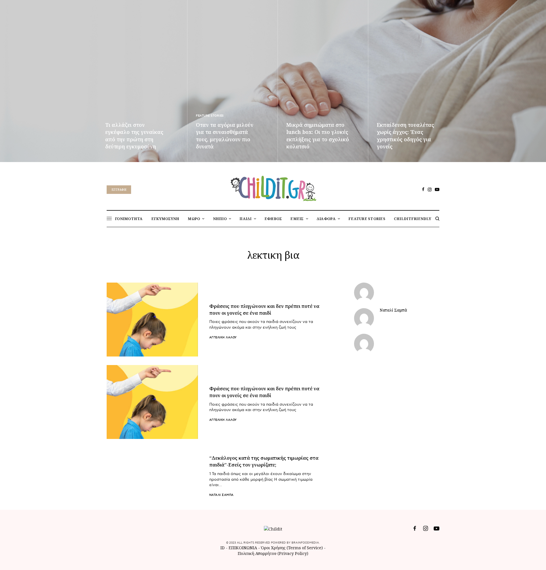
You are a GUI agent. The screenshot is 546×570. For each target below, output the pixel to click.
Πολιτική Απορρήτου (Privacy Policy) (273, 553)
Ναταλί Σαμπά (221, 495)
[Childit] (273, 187)
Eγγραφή (118, 190)
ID (222, 547)
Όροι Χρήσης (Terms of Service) (292, 547)
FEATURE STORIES (210, 115)
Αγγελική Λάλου (223, 337)
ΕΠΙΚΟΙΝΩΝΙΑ (243, 547)
